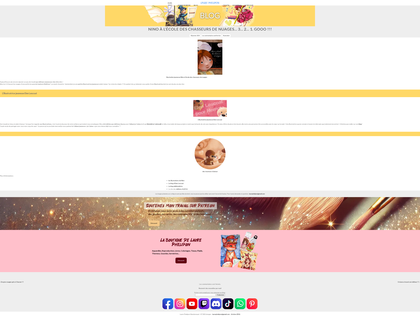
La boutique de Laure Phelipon (181, 242)
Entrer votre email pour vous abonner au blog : (210, 292)
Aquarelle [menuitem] (237, 5)
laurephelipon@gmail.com (257, 194)
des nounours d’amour (210, 171)
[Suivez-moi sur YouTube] (191, 303)
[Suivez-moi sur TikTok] (228, 303)
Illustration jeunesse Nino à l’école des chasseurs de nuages (186, 77)
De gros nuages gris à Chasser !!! (12, 282)
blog (360, 124)
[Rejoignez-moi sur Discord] (216, 303)
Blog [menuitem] (196, 5)
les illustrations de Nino (176, 180)
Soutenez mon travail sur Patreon (180, 205)
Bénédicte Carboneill (154, 124)
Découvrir (154, 223)
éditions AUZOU (182, 189)
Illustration (226, 35)
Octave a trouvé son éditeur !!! (408, 282)
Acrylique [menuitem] (249, 5)
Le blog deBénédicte (175, 186)
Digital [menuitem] (226, 5)
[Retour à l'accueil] (210, 2)
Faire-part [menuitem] (170, 4)
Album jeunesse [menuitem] (184, 5)
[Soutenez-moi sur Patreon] (252, 303)
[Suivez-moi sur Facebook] (167, 303)
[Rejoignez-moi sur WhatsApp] (240, 303)
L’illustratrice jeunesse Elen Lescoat (210, 120)
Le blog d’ (171, 183)
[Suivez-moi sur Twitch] (204, 303)
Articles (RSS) (235, 314)
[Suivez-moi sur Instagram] (179, 303)
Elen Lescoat (179, 183)
